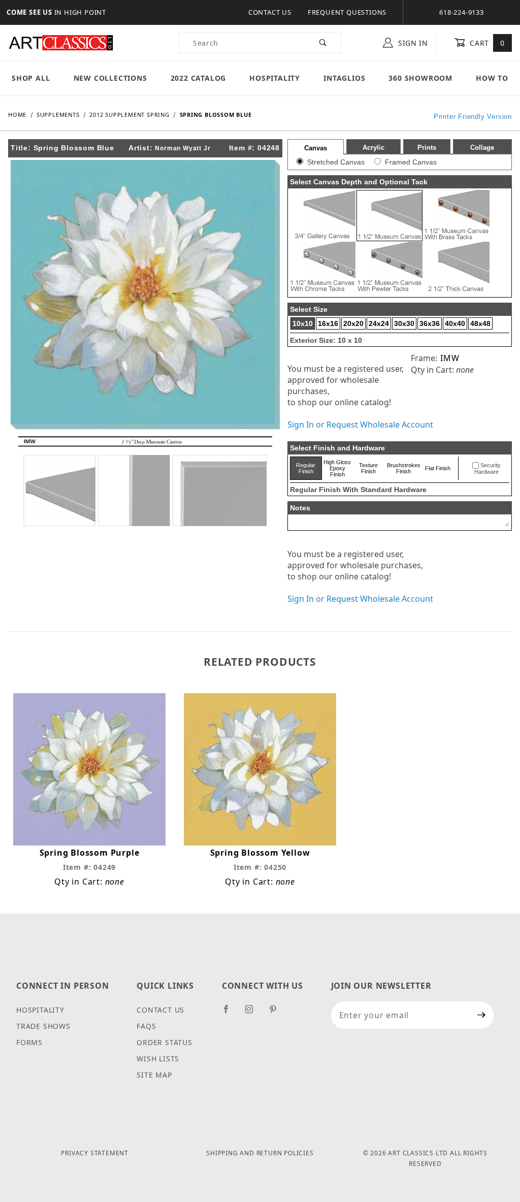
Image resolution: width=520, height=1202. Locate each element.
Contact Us (269, 12)
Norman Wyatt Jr (182, 148)
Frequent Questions (347, 12)
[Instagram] (253, 1013)
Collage (482, 147)
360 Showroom (420, 78)
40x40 (455, 323)
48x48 (480, 323)
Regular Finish (305, 468)
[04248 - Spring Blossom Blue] (145, 293)
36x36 (429, 323)
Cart (486, 43)
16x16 (328, 323)
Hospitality (274, 78)
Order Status (164, 1042)
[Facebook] (230, 1013)
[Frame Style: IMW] (145, 480)
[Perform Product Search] (323, 43)
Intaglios (344, 78)
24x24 (379, 323)
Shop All (31, 78)
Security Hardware (487, 468)
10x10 (302, 323)
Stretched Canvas (336, 162)
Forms (29, 1042)
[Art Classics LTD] (61, 42)
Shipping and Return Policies (259, 1153)
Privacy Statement (94, 1153)
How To (492, 78)
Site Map (154, 1075)
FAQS (146, 1026)
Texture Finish (368, 468)
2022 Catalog (198, 78)
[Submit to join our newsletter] (482, 1015)
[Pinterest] (277, 1013)
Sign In (412, 43)
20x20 (353, 323)
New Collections (110, 78)
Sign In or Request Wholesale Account (360, 424)
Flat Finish (437, 468)
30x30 (404, 323)
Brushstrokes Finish (403, 468)
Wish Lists (158, 1058)
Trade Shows (43, 1026)
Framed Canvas (411, 162)
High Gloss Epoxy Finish (337, 468)
